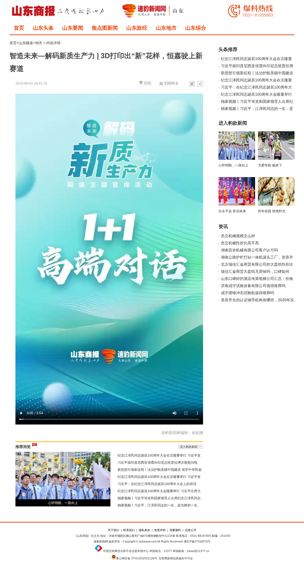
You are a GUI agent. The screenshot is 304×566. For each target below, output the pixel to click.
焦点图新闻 (105, 28)
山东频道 (26, 43)
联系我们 (129, 530)
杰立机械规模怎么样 (238, 236)
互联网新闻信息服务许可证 (176, 558)
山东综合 (195, 28)
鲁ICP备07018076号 (197, 541)
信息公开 (190, 530)
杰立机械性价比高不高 (240, 243)
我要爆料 (175, 530)
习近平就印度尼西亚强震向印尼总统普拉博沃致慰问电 (157, 462)
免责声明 (160, 530)
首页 (19, 28)
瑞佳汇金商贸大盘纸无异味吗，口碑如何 (255, 271)
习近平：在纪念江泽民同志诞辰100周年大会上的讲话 (157, 484)
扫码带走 (171, 83)
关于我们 (113, 530)
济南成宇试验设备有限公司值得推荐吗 (253, 286)
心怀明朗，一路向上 (63, 503)
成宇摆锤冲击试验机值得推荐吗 (247, 293)
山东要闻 (72, 28)
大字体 (200, 84)
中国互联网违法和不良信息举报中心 (126, 551)
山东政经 (136, 28)
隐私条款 (144, 530)
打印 (147, 83)
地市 (38, 43)
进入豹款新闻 (188, 446)
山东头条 (43, 28)
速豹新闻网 (101, 541)
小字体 (192, 84)
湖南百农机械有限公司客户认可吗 (249, 250)
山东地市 (166, 28)
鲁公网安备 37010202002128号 (136, 558)
